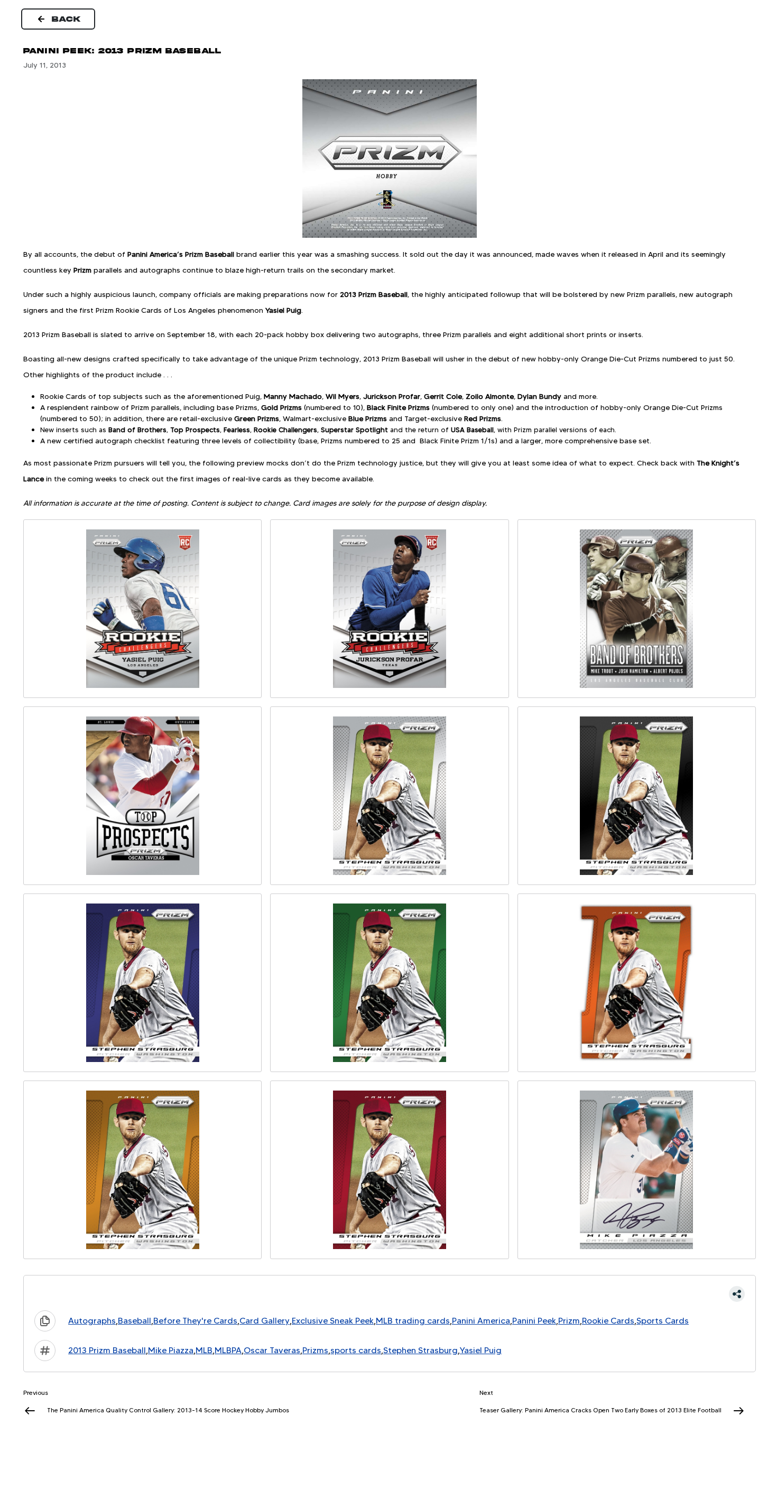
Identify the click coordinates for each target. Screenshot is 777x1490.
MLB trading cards (413, 1321)
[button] (389, 1294)
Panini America (481, 1321)
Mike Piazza (170, 1350)
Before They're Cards (195, 1321)
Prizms (315, 1350)
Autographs (92, 1321)
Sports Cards (662, 1321)
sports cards (355, 1350)
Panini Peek (534, 1321)
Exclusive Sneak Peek (333, 1321)
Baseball (134, 1321)
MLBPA (228, 1350)
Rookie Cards (608, 1321)
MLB (204, 1350)
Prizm (569, 1321)
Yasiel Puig (481, 1350)
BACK (66, 19)
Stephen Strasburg (420, 1350)
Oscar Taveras (272, 1350)
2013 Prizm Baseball (107, 1350)
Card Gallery (264, 1321)
